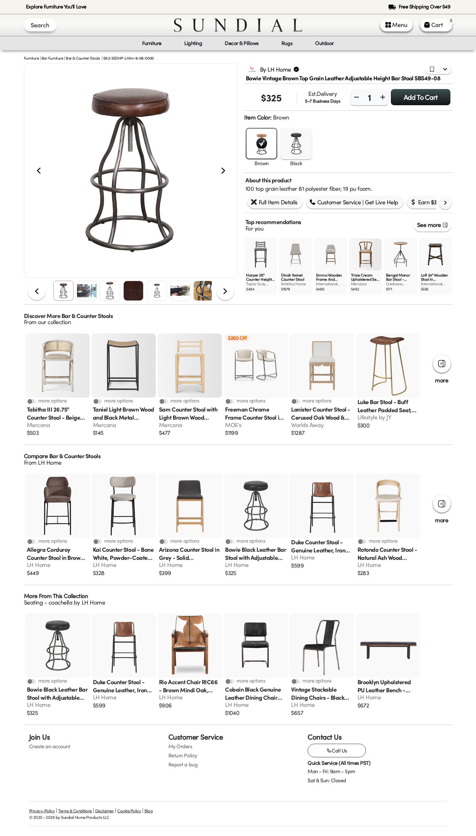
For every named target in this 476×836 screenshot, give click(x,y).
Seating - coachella (48, 602)
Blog (148, 811)
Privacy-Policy (42, 811)
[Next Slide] (223, 170)
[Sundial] (238, 25)
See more (429, 225)
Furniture (31, 58)
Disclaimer (104, 811)
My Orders (180, 746)
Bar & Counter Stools (83, 58)
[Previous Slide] (38, 170)
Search (40, 25)
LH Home (50, 462)
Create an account (49, 746)
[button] (131, 170)
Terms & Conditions (75, 811)
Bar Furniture (52, 58)
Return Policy (182, 755)
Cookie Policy (129, 811)
